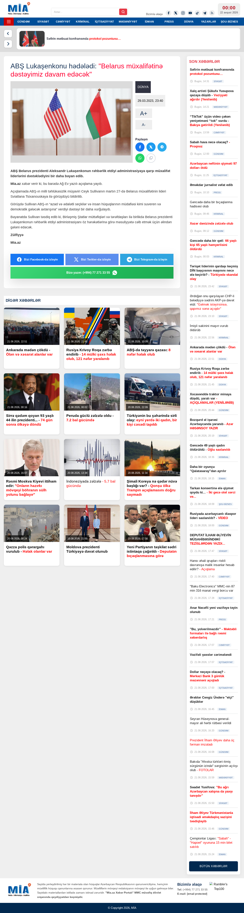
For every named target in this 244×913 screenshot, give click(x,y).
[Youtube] (190, 13)
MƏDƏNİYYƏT (128, 21)
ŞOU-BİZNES (229, 21)
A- (144, 125)
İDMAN (149, 21)
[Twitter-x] (176, 13)
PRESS (169, 21)
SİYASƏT (43, 21)
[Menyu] (9, 22)
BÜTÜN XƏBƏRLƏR (213, 866)
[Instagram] (183, 13)
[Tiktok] (197, 13)
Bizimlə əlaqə (154, 14)
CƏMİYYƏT (63, 21)
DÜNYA (189, 21)
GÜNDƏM (23, 21)
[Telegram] (205, 13)
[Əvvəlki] (8, 34)
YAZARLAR (208, 21)
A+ (143, 113)
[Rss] (212, 13)
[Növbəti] (8, 44)
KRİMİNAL (83, 21)
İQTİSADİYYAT (104, 21)
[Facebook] (168, 13)
